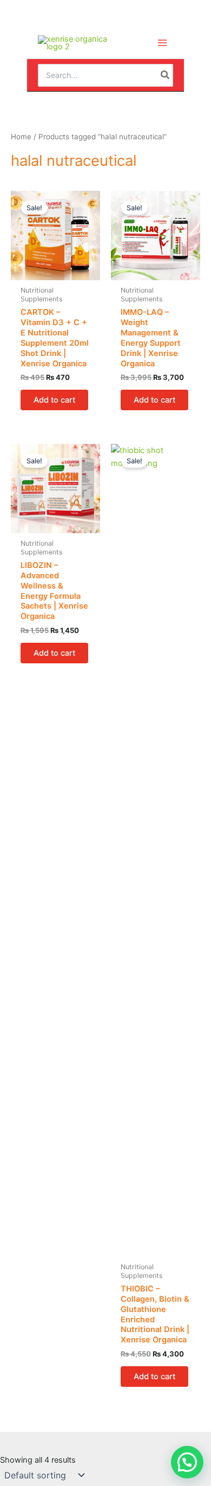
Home (21, 136)
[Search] (166, 75)
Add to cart (54, 400)
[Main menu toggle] (162, 43)
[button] (187, 1462)
